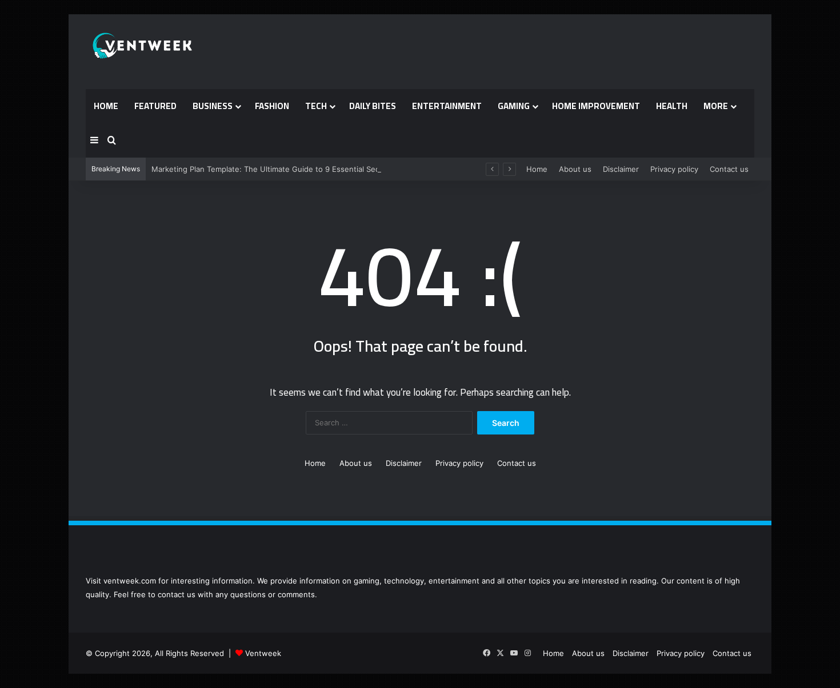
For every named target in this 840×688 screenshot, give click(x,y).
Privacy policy (674, 169)
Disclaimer (621, 169)
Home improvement (596, 106)
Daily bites (372, 106)
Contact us (729, 169)
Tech (316, 106)
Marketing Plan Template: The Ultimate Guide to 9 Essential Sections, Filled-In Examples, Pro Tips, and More (345, 169)
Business (213, 106)
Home (106, 106)
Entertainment (447, 106)
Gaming (514, 106)
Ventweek (263, 653)
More (715, 106)
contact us (176, 594)
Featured (155, 106)
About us (575, 169)
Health (671, 106)
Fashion (272, 106)
